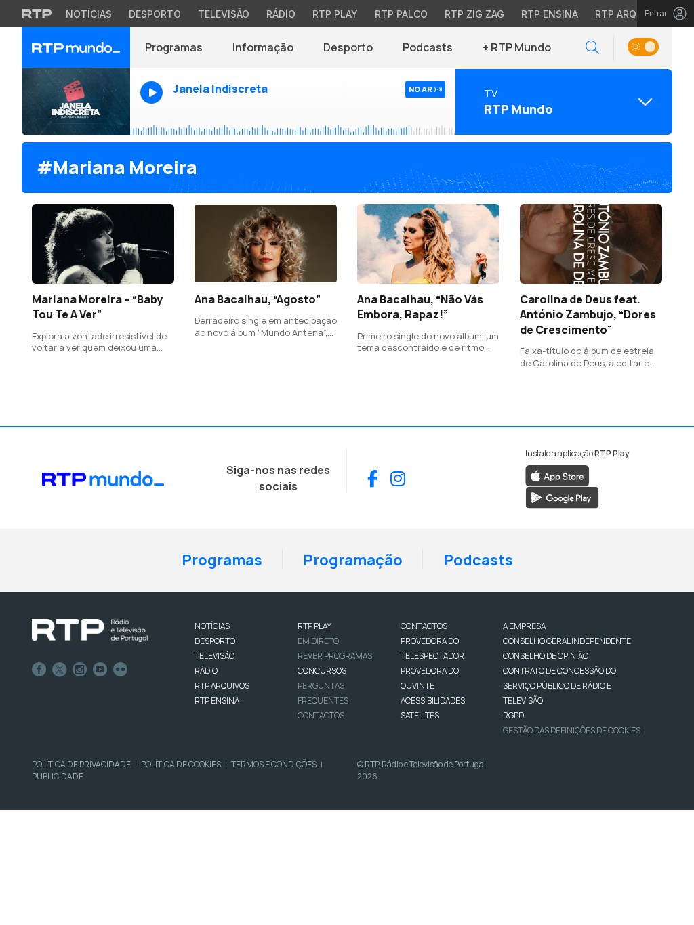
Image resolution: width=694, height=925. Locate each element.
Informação (262, 47)
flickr (120, 669)
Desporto (155, 14)
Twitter (59, 669)
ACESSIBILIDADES (433, 700)
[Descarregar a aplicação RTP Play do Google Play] (562, 497)
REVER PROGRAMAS (335, 656)
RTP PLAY (314, 626)
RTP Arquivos (630, 14)
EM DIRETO (318, 641)
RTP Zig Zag (474, 14)
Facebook (39, 669)
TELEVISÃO (214, 656)
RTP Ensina (549, 14)
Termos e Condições (274, 764)
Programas (174, 47)
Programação (353, 560)
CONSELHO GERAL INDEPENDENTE (567, 641)
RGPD (513, 715)
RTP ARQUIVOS (222, 685)
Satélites (420, 715)
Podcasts (428, 47)
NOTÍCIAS (212, 626)
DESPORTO (215, 641)
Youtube (100, 669)
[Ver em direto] (76, 101)
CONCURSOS (322, 670)
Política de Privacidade (81, 764)
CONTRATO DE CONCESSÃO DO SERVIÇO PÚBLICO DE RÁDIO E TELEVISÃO (559, 685)
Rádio (280, 14)
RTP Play (335, 14)
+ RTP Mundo (517, 47)
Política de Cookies (181, 764)
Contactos (321, 715)
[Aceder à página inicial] (76, 47)
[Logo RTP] (90, 630)
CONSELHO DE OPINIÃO (545, 656)
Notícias (89, 14)
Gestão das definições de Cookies (571, 730)
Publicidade (57, 776)
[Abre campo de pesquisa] (592, 48)
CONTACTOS (424, 626)
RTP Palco (401, 14)
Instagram (80, 669)
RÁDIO (206, 670)
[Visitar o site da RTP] (37, 13)
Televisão (223, 14)
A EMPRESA (524, 626)
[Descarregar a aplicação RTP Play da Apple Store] (557, 475)
